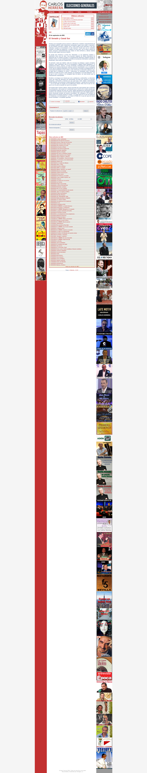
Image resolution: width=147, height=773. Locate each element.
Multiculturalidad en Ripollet (63, 198)
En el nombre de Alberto (62, 163)
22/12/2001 (53, 210)
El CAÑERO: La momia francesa (64, 206)
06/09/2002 (53, 155)
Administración (104, 14)
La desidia (59, 241)
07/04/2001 (53, 257)
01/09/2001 (53, 231)
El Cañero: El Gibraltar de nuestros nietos (66, 233)
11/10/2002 (53, 148)
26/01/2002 (53, 204)
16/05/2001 (53, 249)
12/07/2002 (53, 166)
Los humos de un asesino (62, 180)
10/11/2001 (53, 220)
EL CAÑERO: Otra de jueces (63, 221)
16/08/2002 (53, 158)
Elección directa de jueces (63, 140)
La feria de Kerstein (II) (62, 185)
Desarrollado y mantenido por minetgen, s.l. (72, 771)
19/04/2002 (53, 185)
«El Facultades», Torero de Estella (64, 158)
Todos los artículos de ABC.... (73, 266)
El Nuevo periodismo (61, 193)
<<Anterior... (72, 270)
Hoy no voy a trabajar (61, 188)
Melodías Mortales (60, 194)
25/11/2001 (53, 217)
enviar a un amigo (55, 101)
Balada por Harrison (61, 215)
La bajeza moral (60, 228)
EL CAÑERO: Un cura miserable (64, 237)
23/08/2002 (53, 156)
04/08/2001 (53, 233)
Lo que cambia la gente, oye (63, 177)
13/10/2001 (53, 225)
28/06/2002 (53, 169)
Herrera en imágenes (105, 19)
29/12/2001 (53, 209)
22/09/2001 (53, 226)
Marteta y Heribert (60, 264)
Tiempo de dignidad (61, 250)
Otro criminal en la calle (62, 145)
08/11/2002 (53, 142)
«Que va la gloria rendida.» (63, 191)
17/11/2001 (53, 218)
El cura (58, 202)
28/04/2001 (53, 253)
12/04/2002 (53, 186)
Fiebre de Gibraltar (61, 261)
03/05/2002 (53, 182)
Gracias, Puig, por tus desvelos (64, 142)
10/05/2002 (53, 180)
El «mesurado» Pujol (61, 247)
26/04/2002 (53, 183)
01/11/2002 (53, 143)
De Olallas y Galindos (61, 234)
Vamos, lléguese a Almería (63, 156)
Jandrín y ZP (66, 26)
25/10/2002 (53, 145)
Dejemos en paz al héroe (62, 220)
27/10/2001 (53, 223)
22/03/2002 (53, 191)
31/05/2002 (53, 175)
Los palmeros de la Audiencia (63, 201)
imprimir (91, 101)
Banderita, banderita (61, 150)
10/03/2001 (53, 263)
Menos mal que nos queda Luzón (71, 24)
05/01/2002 (53, 207)
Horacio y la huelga (61, 170)
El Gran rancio (60, 174)
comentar (67, 101)
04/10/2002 (53, 150)
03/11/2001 (53, 221)
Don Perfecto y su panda (62, 175)
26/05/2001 (53, 245)
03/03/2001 (53, 264)
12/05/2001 (53, 250)
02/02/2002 (53, 202)
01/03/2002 (53, 196)
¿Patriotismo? (59, 223)
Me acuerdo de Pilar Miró (62, 225)
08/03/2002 (53, 194)
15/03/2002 (53, 193)
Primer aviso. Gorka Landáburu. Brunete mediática (68, 249)
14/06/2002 (53, 172)
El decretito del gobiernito (62, 148)
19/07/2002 (53, 164)
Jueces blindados (60, 242)
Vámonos (58, 178)
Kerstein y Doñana (61, 166)
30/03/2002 (53, 190)
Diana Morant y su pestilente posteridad (73, 19)
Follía (57, 253)
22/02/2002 (53, 198)
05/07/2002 (53, 167)
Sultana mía (59, 161)
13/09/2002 (53, 153)
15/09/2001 (53, 228)
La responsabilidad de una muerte (64, 190)
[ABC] (92, 18)
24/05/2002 (53, 177)
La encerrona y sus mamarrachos (64, 159)
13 (77, 270)
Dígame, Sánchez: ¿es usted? (63, 169)
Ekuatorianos (59, 263)
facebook (82, 101)
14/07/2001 (53, 237)
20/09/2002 (53, 151)
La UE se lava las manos (69, 21)
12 (76, 270)
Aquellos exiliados (61, 151)
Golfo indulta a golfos (68, 18)
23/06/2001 (53, 241)
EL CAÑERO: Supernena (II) (63, 239)
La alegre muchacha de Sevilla (64, 210)
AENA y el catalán (60, 167)
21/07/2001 (53, 236)
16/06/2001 (53, 242)
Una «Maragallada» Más (62, 196)
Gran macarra (59, 257)
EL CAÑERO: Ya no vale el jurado (64, 226)
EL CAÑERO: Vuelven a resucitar (64, 229)
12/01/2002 (53, 206)
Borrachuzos (59, 255)
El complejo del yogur (61, 244)
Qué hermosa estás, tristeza (63, 143)
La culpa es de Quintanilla (62, 231)
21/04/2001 (53, 255)
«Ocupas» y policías (61, 236)
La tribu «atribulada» (61, 139)
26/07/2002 (53, 163)
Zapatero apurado (60, 260)
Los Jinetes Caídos (61, 199)
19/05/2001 (53, 247)
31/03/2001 (53, 258)
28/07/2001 (53, 234)
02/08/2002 (53, 161)
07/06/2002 (53, 174)
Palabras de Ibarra (61, 217)
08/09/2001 (53, 229)
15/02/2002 (53, 199)
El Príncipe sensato (61, 212)
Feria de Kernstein (61, 252)
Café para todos (67, 28)
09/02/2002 (53, 201)
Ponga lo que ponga (61, 183)
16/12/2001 (53, 212)
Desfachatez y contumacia (62, 207)
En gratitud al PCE (60, 204)
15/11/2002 (53, 140)
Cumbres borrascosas (61, 172)
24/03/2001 (53, 260)
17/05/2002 (53, 178)
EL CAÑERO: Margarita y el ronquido (65, 209)
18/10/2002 (53, 147)
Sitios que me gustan (105, 22)
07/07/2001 (53, 239)
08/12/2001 (53, 213)
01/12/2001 (53, 215)
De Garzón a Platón (61, 147)
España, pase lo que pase (69, 23)
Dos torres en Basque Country (63, 153)
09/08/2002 (53, 159)
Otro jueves (59, 245)
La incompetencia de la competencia (65, 213)
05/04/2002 (53, 188)
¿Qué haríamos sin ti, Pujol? (63, 155)
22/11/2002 (53, 139)
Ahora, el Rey (59, 164)
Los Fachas (59, 182)
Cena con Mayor (60, 258)
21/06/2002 (53, 170)
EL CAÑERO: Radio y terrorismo (64, 218)
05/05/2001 (53, 252)
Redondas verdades (61, 186)
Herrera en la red (103, 17)
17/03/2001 (53, 261)
